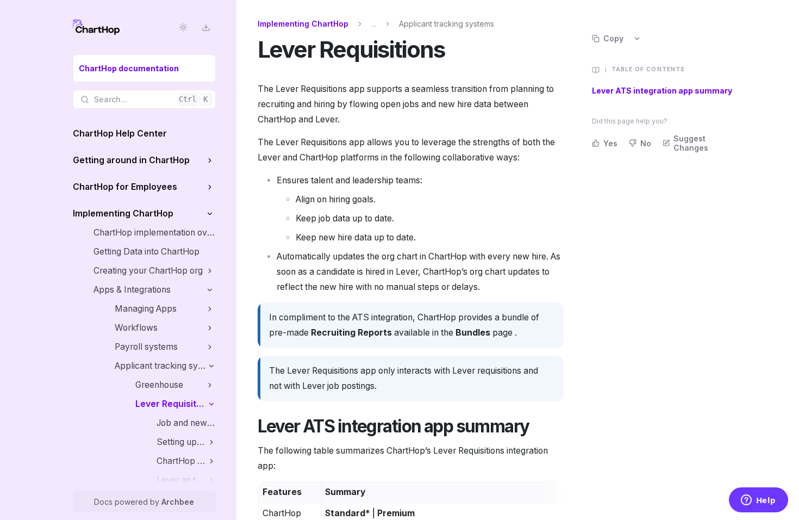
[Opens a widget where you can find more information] (758, 501)
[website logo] (96, 27)
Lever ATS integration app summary (662, 90)
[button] (210, 160)
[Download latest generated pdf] (206, 27)
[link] (144, 68)
